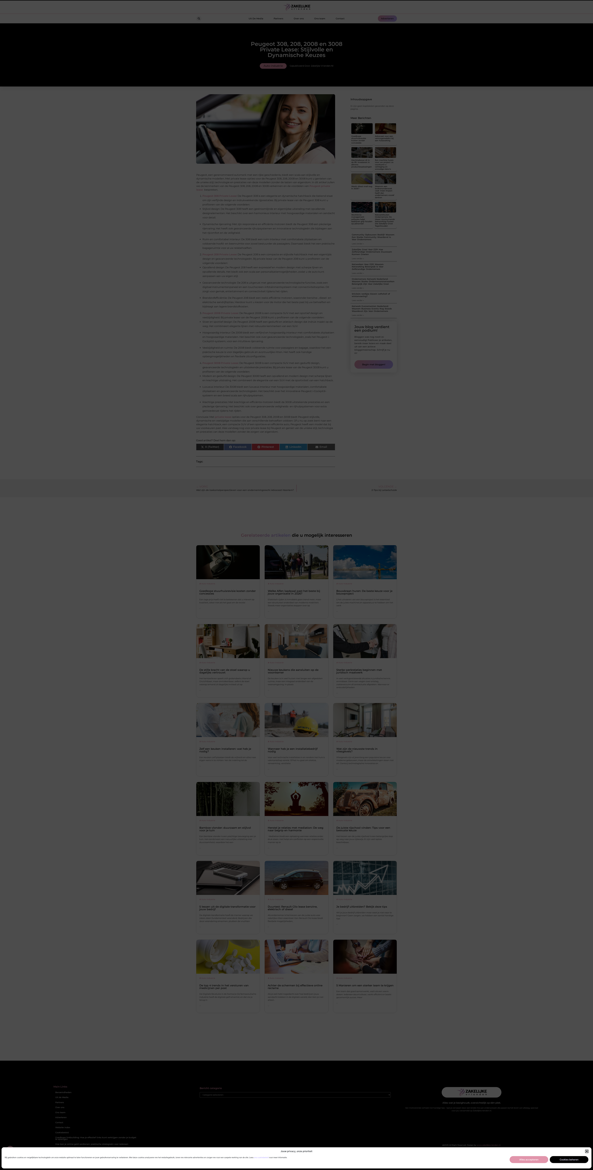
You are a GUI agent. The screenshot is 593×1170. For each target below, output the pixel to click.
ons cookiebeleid (261, 1157)
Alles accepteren (528, 1159)
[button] (586, 1151)
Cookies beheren (569, 1159)
